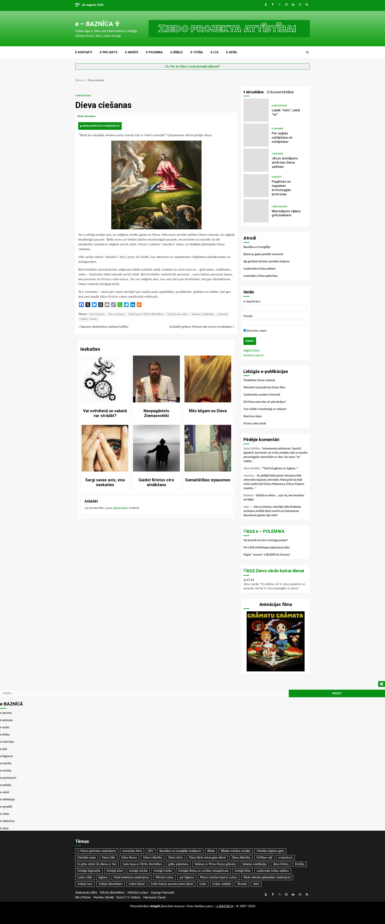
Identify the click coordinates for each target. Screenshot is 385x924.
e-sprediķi (6, 806)
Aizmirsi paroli (253, 355)
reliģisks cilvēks (88, 319)
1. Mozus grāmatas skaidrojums (96, 851)
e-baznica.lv (285, 857)
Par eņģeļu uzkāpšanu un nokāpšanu (256, 135)
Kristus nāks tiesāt (254, 423)
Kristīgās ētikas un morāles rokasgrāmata (203, 871)
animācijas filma (132, 851)
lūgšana (103, 877)
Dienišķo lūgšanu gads (270, 851)
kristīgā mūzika (163, 871)
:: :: (224, 906)
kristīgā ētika (242, 871)
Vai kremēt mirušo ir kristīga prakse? (265, 540)
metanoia (222, 314)
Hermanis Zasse (154, 897)
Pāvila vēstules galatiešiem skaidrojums (267, 877)
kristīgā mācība (138, 871)
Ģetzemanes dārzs (177, 314)
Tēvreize (242, 884)
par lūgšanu (187, 877)
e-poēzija (5, 785)
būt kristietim (97, 314)
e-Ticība (196, 52)
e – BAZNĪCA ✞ (97, 24)
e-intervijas (7, 742)
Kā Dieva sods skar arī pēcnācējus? (264, 402)
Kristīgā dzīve (115, 871)
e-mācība (5, 763)
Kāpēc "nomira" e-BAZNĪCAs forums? (266, 554)
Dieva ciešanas (116, 314)
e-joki (3, 749)
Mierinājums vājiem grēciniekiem (256, 210)
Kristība (299, 864)
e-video (4, 814)
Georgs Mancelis (162, 892)
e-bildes (5, 734)
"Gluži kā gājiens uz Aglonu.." (280, 468)
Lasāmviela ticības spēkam (259, 268)
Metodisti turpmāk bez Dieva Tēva (264, 387)
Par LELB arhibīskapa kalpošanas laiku (266, 547)
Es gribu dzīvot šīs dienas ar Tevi (97, 864)
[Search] (307, 52)
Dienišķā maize (86, 857)
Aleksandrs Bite (86, 892)
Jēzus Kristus (281, 864)
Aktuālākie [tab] (254, 92)
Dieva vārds (175, 857)
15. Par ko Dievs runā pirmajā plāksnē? (192, 66)
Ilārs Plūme (83, 897)
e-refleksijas (83, 96)
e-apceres (277, 129)
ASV (150, 851)
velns (256, 884)
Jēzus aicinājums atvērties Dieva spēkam (256, 160)
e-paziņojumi (8, 778)
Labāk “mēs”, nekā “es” (256, 110)
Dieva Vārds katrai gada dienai (207, 857)
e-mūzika (5, 770)
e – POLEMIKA (270, 531)
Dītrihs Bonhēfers (86, 116)
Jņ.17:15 (248, 580)
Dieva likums (129, 857)
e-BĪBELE (176, 52)
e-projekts (108, 52)
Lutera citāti (84, 877)
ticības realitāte (221, 884)
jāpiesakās (120, 508)
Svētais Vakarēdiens (111, 884)
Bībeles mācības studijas (235, 851)
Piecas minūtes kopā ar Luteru (218, 877)
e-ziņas (4, 828)
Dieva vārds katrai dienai (280, 570)
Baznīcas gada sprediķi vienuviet (263, 254)
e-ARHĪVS (131, 52)
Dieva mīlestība (152, 857)
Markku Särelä (103, 897)
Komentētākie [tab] (282, 92)
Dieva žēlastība (241, 857)
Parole (248, 316)
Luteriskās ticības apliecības (260, 276)
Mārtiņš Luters (164, 877)
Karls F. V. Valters (129, 897)
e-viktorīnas (7, 821)
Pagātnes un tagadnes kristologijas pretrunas (256, 185)
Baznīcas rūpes (252, 416)
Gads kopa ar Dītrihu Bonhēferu (146, 314)
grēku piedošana (178, 864)
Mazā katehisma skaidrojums (131, 877)
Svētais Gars (84, 884)
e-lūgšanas (6, 756)
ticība (202, 884)
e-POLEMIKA (154, 52)
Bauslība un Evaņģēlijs (257, 247)
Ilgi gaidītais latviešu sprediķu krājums (266, 261)
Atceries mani (256, 330)
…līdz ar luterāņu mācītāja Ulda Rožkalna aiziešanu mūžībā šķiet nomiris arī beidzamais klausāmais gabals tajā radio (272, 511)
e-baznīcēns (251, 301)
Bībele (211, 851)
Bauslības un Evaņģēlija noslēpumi (180, 851)
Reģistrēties (251, 350)
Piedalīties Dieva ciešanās (259, 380)
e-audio (4, 727)
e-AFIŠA (231, 52)
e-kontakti (83, 52)
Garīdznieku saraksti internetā (261, 394)
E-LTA (214, 52)
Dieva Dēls (108, 857)
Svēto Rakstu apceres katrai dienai (172, 884)
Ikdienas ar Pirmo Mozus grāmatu (215, 864)
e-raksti (277, 177)
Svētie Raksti (137, 884)
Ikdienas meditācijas (202, 314)
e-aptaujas (6, 720)
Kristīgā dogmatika (88, 871)
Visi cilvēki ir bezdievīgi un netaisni (264, 409)
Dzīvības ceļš (264, 857)
